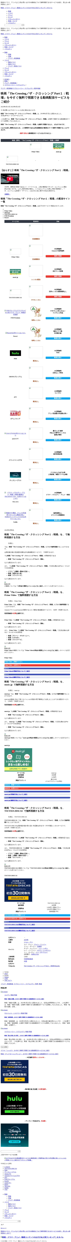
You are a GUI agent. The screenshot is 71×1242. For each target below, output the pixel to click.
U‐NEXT (7, 1167)
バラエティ (8, 49)
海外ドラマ (12, 64)
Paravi (6, 1184)
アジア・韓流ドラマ (14, 66)
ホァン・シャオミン (44, 950)
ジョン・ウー (28, 942)
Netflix (6, 1188)
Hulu (5, 1170)
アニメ (6, 41)
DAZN (6, 1181)
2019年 (26, 940)
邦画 (9, 54)
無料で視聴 (58, 256)
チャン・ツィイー (40, 944)
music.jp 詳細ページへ (12, 785)
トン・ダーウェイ (42, 952)
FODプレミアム (9, 1179)
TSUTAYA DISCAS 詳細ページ (14, 915)
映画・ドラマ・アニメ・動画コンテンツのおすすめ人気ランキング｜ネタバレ (27, 8)
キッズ (6, 43)
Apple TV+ (7, 1183)
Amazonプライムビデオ (12, 1175)
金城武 (39, 946)
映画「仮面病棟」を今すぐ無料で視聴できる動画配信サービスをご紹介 (23, 1017)
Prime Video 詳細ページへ (13, 661)
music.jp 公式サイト (11, 788)
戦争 (36, 984)
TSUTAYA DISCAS (10, 1168)
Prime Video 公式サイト (12, 665)
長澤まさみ (35, 954)
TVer (5, 1189)
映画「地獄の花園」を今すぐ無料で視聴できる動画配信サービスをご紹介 (24, 999)
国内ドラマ (12, 62)
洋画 (9, 56)
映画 (5, 37)
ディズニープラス (10, 1172)
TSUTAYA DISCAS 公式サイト (15, 918)
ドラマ (6, 39)
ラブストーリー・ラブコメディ (24, 984)
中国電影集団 (28, 959)
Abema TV (7, 1174)
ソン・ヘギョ (43, 948)
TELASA (7, 1186)
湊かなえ (3, 1228)
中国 (25, 961)
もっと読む (4, 1047)
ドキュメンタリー (10, 45)
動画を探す (58, 318)
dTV (5, 1177)
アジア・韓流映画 (14, 58)
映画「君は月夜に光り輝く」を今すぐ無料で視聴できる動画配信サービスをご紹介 (26, 1035)
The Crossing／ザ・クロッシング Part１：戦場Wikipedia (42, 966)
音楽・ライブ (8, 47)
